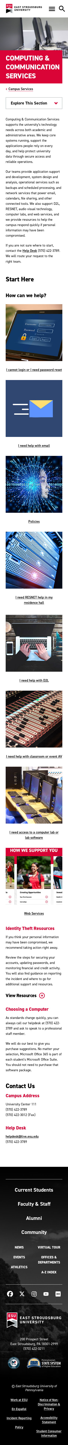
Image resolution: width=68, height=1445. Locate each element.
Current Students (34, 1189)
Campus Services (20, 89)
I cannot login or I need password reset (34, 370)
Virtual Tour (49, 1247)
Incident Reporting (19, 1418)
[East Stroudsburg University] (24, 9)
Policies (34, 521)
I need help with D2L (34, 680)
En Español (19, 1409)
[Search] (61, 8)
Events (19, 1257)
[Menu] (51, 8)
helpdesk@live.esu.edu (22, 1136)
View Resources (22, 995)
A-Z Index (48, 1272)
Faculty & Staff (34, 1203)
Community (34, 1232)
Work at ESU (19, 1400)
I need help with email (34, 445)
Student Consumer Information (49, 1433)
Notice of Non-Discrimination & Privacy (49, 1404)
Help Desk (29, 250)
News (19, 1247)
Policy (19, 1427)
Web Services (34, 913)
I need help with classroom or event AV (34, 756)
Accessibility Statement (48, 1420)
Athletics (19, 1267)
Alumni (34, 1218)
